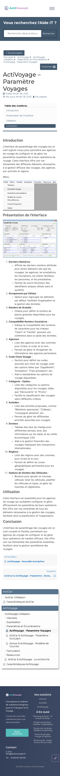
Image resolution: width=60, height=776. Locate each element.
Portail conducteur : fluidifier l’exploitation (43, 723)
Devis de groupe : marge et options (43, 735)
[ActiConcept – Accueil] (16, 8)
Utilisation (11, 120)
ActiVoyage (42, 707)
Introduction (12, 110)
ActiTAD (43, 703)
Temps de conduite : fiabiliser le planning (43, 729)
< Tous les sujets (14, 53)
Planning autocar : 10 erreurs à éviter (42, 717)
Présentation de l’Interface (19, 115)
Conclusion (11, 126)
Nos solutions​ (42, 694)
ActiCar (42, 699)
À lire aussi (42, 712)
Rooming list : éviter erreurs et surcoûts (43, 741)
